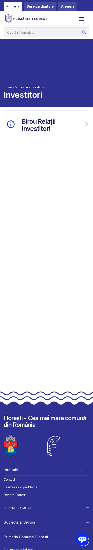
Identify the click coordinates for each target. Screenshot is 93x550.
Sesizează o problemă (20, 487)
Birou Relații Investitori (39, 125)
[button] (81, 19)
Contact (9, 479)
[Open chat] (82, 539)
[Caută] (84, 32)
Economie (21, 87)
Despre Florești (15, 495)
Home (8, 87)
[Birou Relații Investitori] (86, 124)
